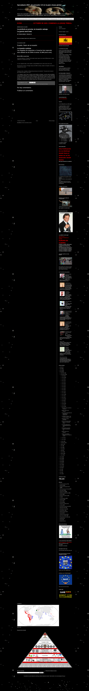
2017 (61, 464)
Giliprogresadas (54, 19)
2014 (61, 469)
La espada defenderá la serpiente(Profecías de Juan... (66, 425)
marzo (62, 451)
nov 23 (63, 382)
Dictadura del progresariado (65, 486)
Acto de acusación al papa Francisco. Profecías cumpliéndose (68, 312)
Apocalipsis (62, 490)
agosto (62, 444)
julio (62, 445)
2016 (61, 466)
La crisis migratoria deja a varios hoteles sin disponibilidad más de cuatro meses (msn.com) (34, 63)
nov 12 (63, 394)
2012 (61, 472)
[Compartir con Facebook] (33, 82)
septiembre (63, 442)
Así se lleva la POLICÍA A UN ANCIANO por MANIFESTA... (67, 413)
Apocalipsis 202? (23, 19)
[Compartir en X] (32, 82)
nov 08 (63, 400)
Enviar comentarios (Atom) (27, 122)
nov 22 (63, 383)
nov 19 (63, 388)
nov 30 (63, 375)
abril (62, 450)
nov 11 (63, 395)
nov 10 (63, 397)
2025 (61, 368)
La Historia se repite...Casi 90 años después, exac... (66, 417)
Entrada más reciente (21, 120)
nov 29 (63, 377)
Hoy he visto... (62, 341)
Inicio (17, 19)
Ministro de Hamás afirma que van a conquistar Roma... (66, 422)
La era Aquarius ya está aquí (65, 103)
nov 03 (63, 437)
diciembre (63, 373)
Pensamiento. (62, 510)
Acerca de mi (39, 19)
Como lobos (46, 19)
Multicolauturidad (63, 511)
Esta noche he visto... (63, 357)
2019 (61, 461)
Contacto (70, 19)
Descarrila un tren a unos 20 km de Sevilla (68, 332)
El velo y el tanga (68, 274)
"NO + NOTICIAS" (63, 19)
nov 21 (63, 385)
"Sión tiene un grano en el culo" (68, 283)
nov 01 (63, 439)
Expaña (61, 485)
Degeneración (62, 491)
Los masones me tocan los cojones (68, 322)
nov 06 (63, 403)
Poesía (61, 519)
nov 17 (63, 391)
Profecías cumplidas (63, 503)
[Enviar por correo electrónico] (30, 82)
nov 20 (63, 386)
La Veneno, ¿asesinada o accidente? (67, 292)
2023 (61, 371)
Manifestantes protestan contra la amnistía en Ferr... (66, 429)
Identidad (61, 518)
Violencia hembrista (63, 514)
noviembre (63, 374)
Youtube (67, 31)
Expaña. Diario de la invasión (65, 411)
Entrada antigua (52, 120)
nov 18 (63, 389)
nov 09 (63, 398)
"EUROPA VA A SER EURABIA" (65, 419)
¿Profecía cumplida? (67, 348)
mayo (62, 448)
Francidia (61, 502)
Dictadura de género (63, 495)
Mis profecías (32, 19)
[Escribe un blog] (31, 82)
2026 (61, 367)
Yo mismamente (62, 498)
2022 (61, 456)
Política (61, 494)
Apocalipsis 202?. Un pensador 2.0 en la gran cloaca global (39, 5)
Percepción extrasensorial (64, 506)
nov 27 (63, 380)
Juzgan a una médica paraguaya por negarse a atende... (67, 435)
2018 (61, 463)
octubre (62, 441)
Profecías (61, 499)
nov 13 (63, 392)
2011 (61, 473)
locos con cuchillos (63, 515)
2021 (61, 458)
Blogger (63, 676)
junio (62, 447)
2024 (61, 370)
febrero (62, 453)
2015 (61, 467)
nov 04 (63, 406)
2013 (61, 470)
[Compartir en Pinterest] (35, 82)
